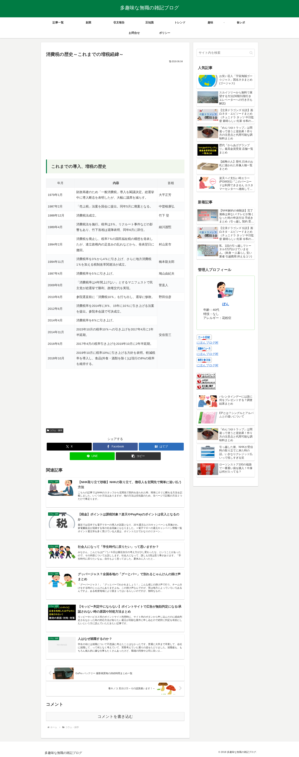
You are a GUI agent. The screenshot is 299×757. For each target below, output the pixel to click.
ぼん (225, 304)
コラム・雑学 (56, 430)
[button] (138, 456)
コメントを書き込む (115, 716)
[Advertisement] (115, 90)
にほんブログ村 (207, 342)
